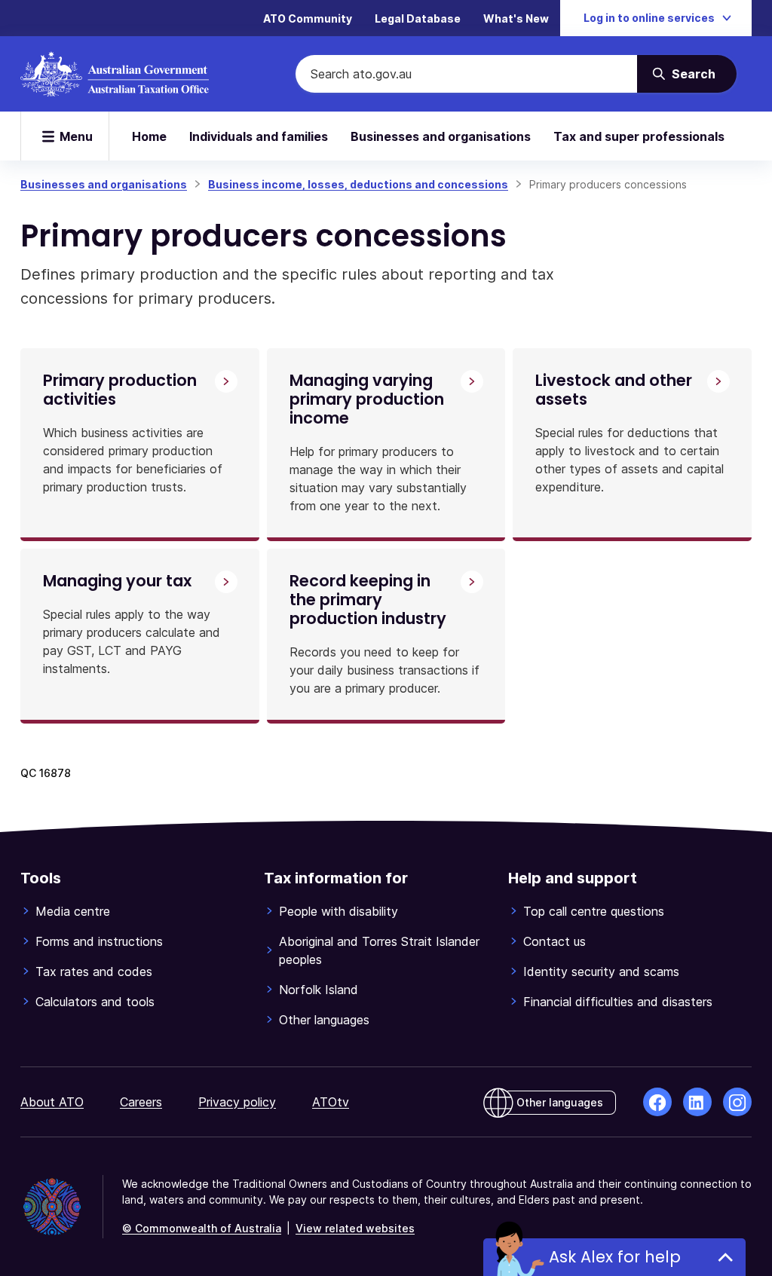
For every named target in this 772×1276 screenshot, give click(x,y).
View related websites (355, 1228)
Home (149, 136)
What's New (516, 18)
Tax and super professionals (639, 136)
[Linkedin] (697, 1102)
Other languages (324, 1019)
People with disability (338, 911)
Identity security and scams (601, 971)
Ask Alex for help (615, 1257)
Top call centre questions (593, 911)
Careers (141, 1101)
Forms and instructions (99, 941)
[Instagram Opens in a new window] (737, 1102)
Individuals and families (258, 136)
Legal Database (418, 18)
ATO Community (307, 18)
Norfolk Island (318, 989)
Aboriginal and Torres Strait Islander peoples (379, 950)
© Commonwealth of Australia (201, 1228)
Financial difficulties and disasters (617, 1001)
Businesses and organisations (441, 136)
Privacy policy (237, 1101)
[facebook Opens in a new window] (657, 1102)
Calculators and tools (95, 1001)
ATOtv (330, 1101)
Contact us (554, 941)
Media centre (72, 911)
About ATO (52, 1101)
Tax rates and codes (93, 971)
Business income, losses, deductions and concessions (358, 184)
